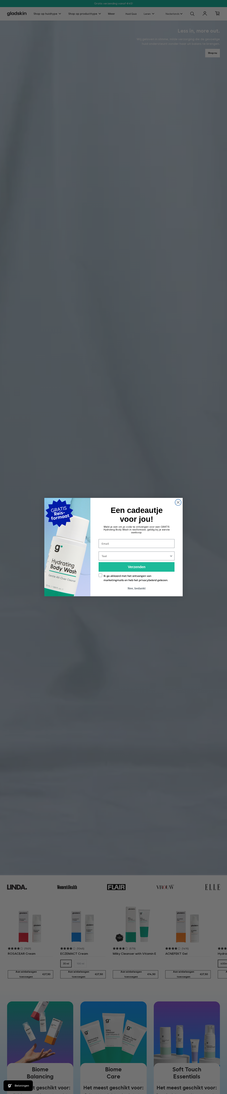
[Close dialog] (178, 502)
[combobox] (135, 556)
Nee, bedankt (136, 588)
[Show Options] (171, 556)
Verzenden (136, 567)
